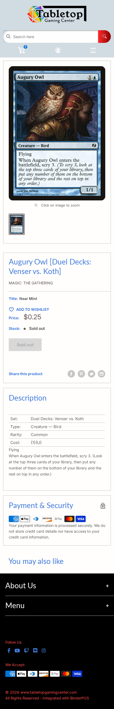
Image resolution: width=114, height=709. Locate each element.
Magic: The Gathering (31, 283)
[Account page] (58, 50)
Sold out (25, 344)
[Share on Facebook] (71, 374)
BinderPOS (79, 698)
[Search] (104, 36)
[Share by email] (101, 374)
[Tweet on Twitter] (91, 374)
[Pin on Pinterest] (81, 374)
